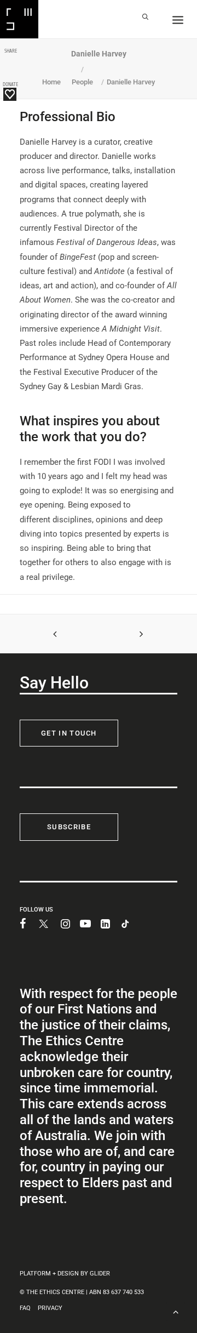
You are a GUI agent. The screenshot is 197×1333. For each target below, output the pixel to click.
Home (51, 82)
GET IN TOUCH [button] (69, 733)
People (82, 82)
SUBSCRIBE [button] (69, 827)
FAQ (25, 1308)
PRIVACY (50, 1308)
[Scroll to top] (175, 1311)
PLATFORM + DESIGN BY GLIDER (65, 1273)
